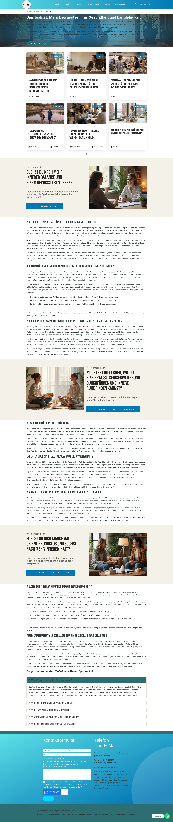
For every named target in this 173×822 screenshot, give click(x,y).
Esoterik (99, 56)
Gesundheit (50, 764)
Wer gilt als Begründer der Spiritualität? (51, 680)
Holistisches (57, 56)
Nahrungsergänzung (68, 764)
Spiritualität (139, 106)
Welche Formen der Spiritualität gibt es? (52, 703)
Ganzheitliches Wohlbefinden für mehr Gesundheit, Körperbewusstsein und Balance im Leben (42, 86)
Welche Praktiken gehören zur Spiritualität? (53, 724)
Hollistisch (37, 12)
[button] (86, 680)
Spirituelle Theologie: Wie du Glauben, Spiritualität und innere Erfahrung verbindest (83, 84)
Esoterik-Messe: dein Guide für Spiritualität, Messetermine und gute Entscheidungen (126, 84)
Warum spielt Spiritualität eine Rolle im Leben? (55, 717)
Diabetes (62, 766)
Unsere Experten (93, 5)
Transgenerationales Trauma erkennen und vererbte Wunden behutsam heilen (84, 134)
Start (57, 5)
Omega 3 (49, 761)
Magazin (79, 5)
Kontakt (107, 5)
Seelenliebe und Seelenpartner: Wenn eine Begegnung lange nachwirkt (42, 134)
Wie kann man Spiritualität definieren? (51, 710)
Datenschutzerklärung (45, 811)
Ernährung (50, 766)
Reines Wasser (63, 761)
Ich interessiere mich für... (54, 758)
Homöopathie (79, 761)
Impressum (59, 811)
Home (28, 12)
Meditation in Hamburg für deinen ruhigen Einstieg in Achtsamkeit (127, 131)
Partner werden (120, 5)
